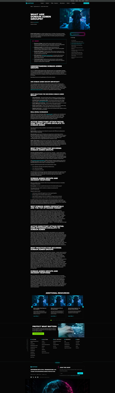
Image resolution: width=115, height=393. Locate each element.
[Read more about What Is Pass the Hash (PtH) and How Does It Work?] (57, 306)
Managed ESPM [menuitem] (33, 355)
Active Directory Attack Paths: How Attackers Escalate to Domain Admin (77, 53)
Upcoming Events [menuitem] (67, 346)
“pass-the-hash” (49, 114)
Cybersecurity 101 (37, 6)
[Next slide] (83, 307)
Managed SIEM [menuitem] (33, 350)
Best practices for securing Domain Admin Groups (76, 46)
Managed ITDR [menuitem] (33, 348)
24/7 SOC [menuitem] (54, 346)
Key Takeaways (73, 40)
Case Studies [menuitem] (55, 347)
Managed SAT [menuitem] (32, 352)
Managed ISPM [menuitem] (33, 353)
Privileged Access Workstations (38, 160)
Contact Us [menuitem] (77, 347)
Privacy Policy (33, 374)
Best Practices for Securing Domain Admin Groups (76, 55)
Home (32, 6)
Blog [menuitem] (65, 341)
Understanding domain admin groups (77, 41)
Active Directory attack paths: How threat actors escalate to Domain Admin (77, 43)
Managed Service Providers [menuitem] (57, 341)
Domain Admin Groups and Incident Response (77, 48)
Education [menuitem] (43, 346)
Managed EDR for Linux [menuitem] (34, 347)
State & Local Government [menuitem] (45, 352)
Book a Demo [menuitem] (32, 357)
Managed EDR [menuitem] (32, 343)
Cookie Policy (39, 374)
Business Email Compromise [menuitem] (46, 344)
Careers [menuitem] (77, 346)
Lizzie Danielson (36, 22)
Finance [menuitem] (43, 347)
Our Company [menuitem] (78, 341)
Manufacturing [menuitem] (44, 351)
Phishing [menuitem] (43, 341)
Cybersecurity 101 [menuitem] (67, 344)
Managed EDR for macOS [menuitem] (34, 345)
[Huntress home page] (43, 367)
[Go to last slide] (32, 307)
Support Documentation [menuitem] (68, 347)
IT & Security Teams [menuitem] (56, 344)
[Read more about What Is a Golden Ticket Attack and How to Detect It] (40, 306)
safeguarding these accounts (36, 89)
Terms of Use (44, 374)
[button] (86, 3)
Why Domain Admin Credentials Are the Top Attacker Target (77, 50)
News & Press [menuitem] (78, 344)
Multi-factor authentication (47, 55)
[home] (29, 3)
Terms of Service (73, 375)
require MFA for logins (43, 101)
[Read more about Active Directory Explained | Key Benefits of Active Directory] (75, 306)
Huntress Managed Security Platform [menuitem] (34, 342)
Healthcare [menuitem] (43, 349)
